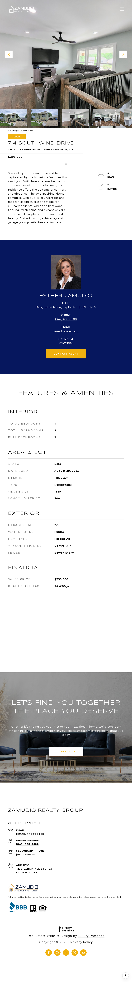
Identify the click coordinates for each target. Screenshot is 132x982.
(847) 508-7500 (27, 854)
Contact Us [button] (66, 751)
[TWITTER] (74, 952)
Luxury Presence (91, 936)
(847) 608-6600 (66, 319)
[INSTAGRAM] (57, 952)
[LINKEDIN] (66, 952)
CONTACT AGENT (66, 353)
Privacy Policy (81, 942)
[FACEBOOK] (48, 952)
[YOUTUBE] (83, 952)
